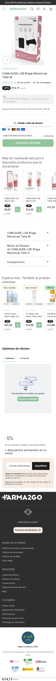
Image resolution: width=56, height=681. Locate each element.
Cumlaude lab (9, 68)
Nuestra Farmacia (11, 579)
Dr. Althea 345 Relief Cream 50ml (34, 315)
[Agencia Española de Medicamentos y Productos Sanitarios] (15, 661)
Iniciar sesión (8, 606)
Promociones (8, 583)
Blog (4, 591)
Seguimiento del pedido (13, 610)
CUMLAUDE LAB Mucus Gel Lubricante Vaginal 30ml (11, 199)
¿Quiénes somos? (10, 575)
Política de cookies (11, 556)
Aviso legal (7, 560)
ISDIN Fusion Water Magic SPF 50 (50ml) (12, 315)
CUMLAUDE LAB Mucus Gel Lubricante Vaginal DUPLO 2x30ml (33, 199)
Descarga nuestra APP (13, 618)
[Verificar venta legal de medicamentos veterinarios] (15, 669)
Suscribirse (41, 465)
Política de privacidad (12, 552)
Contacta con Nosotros (26, 530)
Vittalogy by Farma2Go (13, 622)
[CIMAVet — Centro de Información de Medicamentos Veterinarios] (41, 661)
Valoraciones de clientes (14, 587)
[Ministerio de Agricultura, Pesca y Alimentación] (28, 669)
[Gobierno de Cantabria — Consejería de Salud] (41, 669)
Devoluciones (8, 614)
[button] (32, 9)
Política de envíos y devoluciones (18, 548)
